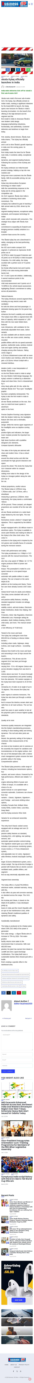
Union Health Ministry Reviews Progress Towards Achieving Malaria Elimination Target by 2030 (21, 1220)
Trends (17, 1340)
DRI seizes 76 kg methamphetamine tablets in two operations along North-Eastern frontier (21, 1230)
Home (6, 1364)
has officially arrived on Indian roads (10, 970)
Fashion (17, 1322)
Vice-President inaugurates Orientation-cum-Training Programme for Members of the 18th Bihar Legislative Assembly (15, 1145)
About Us (13, 1364)
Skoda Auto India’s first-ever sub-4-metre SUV (12, 982)
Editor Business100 (10, 86)
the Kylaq (23, 986)
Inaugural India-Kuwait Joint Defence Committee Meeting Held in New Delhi (21, 1252)
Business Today (5, 76)
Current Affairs (15, 76)
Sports (17, 1331)
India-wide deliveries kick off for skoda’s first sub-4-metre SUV (15, 974)
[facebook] (8, 69)
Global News (24, 76)
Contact (17, 1367)
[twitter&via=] (13, 69)
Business (17, 1313)
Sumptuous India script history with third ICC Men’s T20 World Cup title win (16, 1178)
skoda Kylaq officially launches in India (10, 986)
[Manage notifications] (30, 1379)
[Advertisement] (17, 26)
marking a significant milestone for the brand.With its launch (15, 978)
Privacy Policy (24, 1364)
